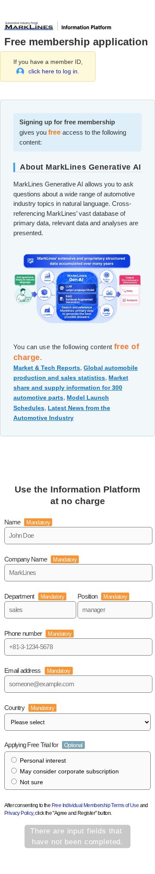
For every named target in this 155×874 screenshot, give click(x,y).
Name (27, 522)
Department (34, 596)
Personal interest (43, 760)
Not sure (31, 782)
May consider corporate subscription (69, 771)
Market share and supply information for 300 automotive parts (70, 387)
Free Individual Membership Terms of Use (95, 805)
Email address (37, 670)
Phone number (37, 633)
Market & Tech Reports (46, 367)
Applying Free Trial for (43, 744)
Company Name (40, 559)
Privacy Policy (18, 813)
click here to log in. (53, 71)
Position (102, 596)
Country (29, 707)
